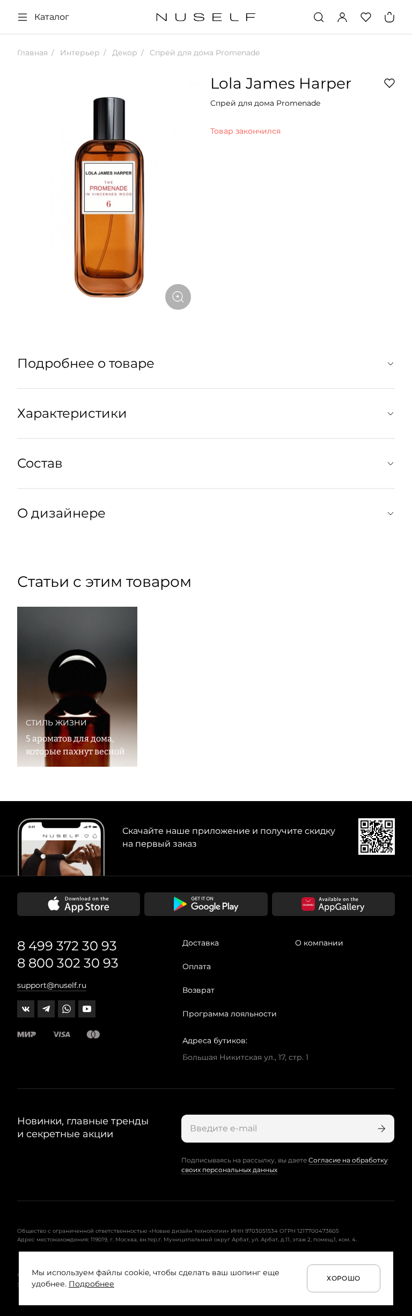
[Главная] (206, 17)
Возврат (198, 990)
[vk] (25, 1008)
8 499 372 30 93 (67, 946)
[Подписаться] (380, 1128)
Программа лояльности (229, 1014)
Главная (32, 52)
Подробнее (91, 1284)
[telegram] (46, 1008)
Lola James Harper (280, 83)
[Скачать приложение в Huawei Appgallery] (333, 904)
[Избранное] (365, 17)
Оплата (196, 966)
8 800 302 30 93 (68, 963)
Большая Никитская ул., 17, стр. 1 (245, 1057)
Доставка (200, 943)
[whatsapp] (66, 1008)
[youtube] (86, 1008)
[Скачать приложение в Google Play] (205, 904)
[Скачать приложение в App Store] (78, 904)
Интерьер (79, 52)
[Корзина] (389, 17)
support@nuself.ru (51, 985)
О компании (319, 943)
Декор (123, 52)
